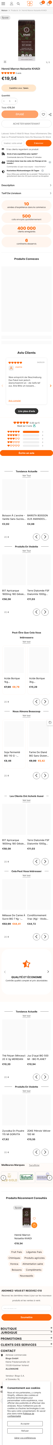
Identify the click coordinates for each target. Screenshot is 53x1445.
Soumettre (26, 1317)
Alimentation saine (33, 1263)
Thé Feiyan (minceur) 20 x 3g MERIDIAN (13, 1057)
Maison (4, 10)
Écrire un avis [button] (26, 453)
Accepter (25, 1423)
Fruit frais (16, 1252)
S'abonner (38, 143)
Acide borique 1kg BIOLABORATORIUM (14, 680)
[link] (43, 114)
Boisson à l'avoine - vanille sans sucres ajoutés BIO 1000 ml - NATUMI (13, 517)
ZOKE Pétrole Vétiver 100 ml (38, 1132)
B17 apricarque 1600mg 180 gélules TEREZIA (13, 592)
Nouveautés (26, 1275)
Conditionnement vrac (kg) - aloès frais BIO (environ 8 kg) (38, 917)
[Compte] (11, 3)
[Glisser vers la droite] (45, 537)
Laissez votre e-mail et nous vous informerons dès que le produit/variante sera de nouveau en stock (26, 135)
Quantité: (5, 95)
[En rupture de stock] (34, 1225)
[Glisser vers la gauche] (36, 537)
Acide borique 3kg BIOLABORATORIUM (39, 680)
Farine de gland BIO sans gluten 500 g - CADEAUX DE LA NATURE (38, 754)
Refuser (25, 1431)
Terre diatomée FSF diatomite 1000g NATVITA (38, 592)
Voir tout (26, 641)
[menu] (3, 3)
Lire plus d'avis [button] (26, 411)
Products (14, 10)
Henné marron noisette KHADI (23, 1236)
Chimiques (14, 1257)
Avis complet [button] (15, 400)
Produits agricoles (34, 1257)
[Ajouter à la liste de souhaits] (34, 1219)
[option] (26, 40)
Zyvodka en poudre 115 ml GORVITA (13, 1132)
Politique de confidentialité (20, 1414)
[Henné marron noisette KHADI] (26, 1218)
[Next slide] (50, 385)
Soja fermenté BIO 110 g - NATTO (12, 754)
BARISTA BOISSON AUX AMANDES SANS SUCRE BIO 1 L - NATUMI (39, 517)
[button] (8, 73)
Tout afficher (34, 1165)
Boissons (17, 1269)
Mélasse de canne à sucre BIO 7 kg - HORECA (13, 917)
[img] (15, 362)
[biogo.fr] (9, 1177)
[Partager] (49, 114)
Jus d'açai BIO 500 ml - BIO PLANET (37, 1057)
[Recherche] (18, 4)
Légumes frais (34, 1252)
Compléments (33, 1269)
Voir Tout (26, 475)
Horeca (14, 1263)
